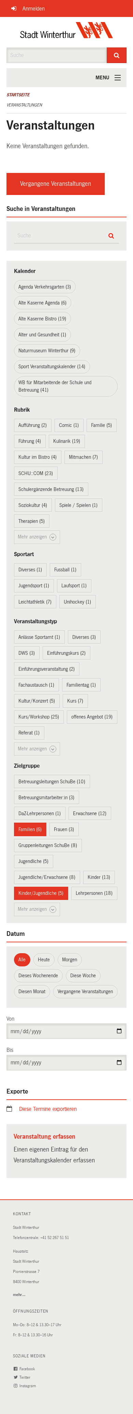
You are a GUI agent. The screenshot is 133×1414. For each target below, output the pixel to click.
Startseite (17, 95)
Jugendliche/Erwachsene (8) (46, 877)
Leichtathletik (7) (34, 602)
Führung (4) (29, 441)
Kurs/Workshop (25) (38, 717)
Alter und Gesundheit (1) (42, 334)
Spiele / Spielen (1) (78, 505)
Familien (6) (30, 829)
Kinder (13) (99, 877)
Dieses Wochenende (38, 975)
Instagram (28, 1386)
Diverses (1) (30, 569)
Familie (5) (101, 425)
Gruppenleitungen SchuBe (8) (47, 845)
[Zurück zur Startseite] (66, 32)
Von (10, 1019)
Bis (9, 1050)
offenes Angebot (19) (92, 717)
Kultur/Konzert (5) (36, 701)
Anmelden (34, 9)
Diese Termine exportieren (48, 1109)
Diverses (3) (84, 637)
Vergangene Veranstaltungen (55, 183)
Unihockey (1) (77, 602)
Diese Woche (83, 975)
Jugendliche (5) (33, 861)
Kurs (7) (75, 701)
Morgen (69, 959)
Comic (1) (69, 425)
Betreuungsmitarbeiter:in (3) (46, 797)
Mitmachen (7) (83, 457)
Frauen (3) (64, 829)
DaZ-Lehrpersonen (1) (39, 813)
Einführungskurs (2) (66, 653)
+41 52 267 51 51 (54, 1238)
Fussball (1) (65, 569)
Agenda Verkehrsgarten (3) (44, 287)
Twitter (25, 1377)
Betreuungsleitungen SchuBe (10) (51, 781)
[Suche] (117, 55)
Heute (44, 959)
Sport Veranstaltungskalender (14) (51, 366)
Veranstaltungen (24, 105)
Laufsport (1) (74, 585)
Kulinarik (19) (66, 441)
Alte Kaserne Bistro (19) (42, 318)
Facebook (27, 1369)
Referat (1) (29, 732)
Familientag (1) (81, 685)
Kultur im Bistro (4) (37, 457)
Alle (22, 959)
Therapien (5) (31, 521)
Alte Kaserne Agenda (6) (42, 303)
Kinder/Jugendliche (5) (40, 893)
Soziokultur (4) (32, 505)
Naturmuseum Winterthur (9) (46, 350)
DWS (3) (26, 653)
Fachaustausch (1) (36, 685)
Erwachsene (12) (89, 813)
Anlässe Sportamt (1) (39, 637)
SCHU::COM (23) (35, 473)
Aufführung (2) (32, 425)
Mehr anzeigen (33, 536)
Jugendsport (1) (33, 585)
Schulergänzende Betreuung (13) (51, 489)
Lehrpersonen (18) (94, 893)
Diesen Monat (31, 991)
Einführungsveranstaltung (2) (46, 669)
